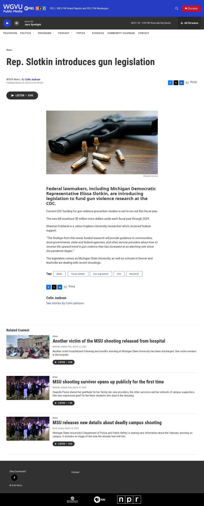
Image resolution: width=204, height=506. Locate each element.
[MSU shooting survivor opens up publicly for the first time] (27, 388)
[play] (7, 23)
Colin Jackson (32, 79)
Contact (143, 33)
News (9, 49)
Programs (44, 33)
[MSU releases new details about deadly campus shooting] (27, 429)
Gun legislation (101, 274)
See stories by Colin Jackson (65, 303)
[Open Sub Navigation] (33, 33)
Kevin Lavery (58, 428)
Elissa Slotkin (78, 274)
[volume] (16, 23)
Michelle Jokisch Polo (62, 346)
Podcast (63, 33)
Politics (25, 33)
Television (10, 33)
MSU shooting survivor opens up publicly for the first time (108, 382)
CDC (119, 274)
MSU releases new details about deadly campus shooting (107, 422)
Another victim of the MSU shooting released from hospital (109, 341)
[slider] (21, 23)
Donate (193, 8)
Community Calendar (121, 33)
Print (193, 82)
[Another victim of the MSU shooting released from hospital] (27, 347)
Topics (80, 33)
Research (134, 274)
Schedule (98, 33)
